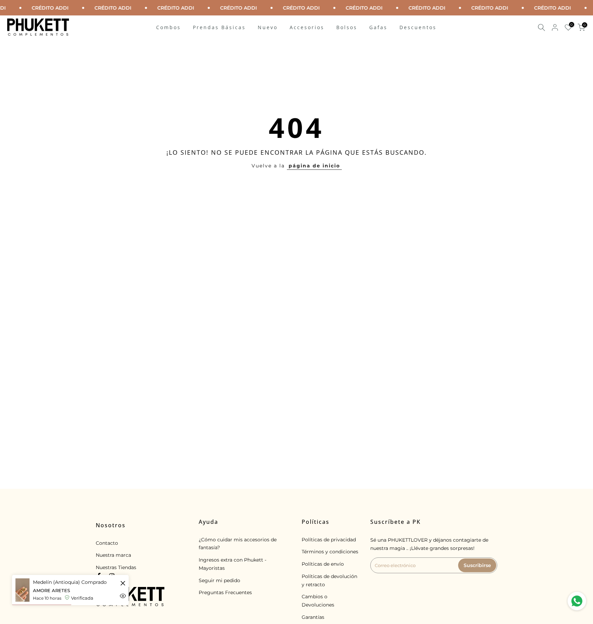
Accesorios (307, 27)
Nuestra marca (113, 555)
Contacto (107, 543)
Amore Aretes (51, 590)
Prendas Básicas (219, 27)
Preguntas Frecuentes (225, 592)
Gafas (378, 27)
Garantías (313, 617)
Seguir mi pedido (219, 580)
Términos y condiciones (330, 552)
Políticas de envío (323, 564)
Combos (168, 27)
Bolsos (346, 27)
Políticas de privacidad (329, 540)
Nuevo (268, 27)
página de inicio (314, 166)
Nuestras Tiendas (116, 567)
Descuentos (418, 27)
